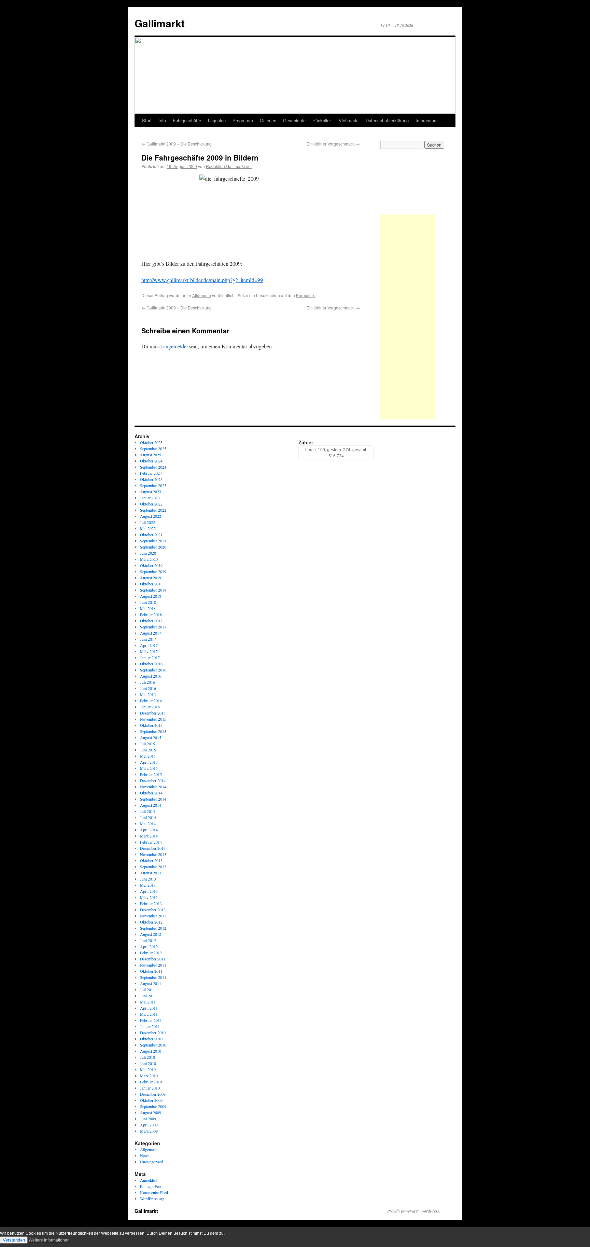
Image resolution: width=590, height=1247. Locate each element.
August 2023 (150, 491)
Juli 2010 (147, 1057)
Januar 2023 (150, 497)
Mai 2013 (148, 885)
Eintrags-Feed (151, 1186)
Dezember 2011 (153, 958)
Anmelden (148, 1180)
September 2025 (153, 448)
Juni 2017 (148, 639)
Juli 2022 (147, 522)
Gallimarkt (160, 23)
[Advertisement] (407, 316)
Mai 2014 (148, 823)
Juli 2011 (147, 989)
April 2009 (149, 1124)
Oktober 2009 (151, 1100)
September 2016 (153, 670)
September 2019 (153, 571)
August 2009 (150, 1112)
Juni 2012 (148, 940)
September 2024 (153, 467)
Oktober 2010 (151, 1038)
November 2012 (153, 915)
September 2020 (153, 547)
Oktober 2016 (151, 663)
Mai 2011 (148, 1001)
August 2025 (150, 454)
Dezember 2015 (153, 713)
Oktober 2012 (151, 922)
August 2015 (150, 737)
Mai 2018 (148, 608)
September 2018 (153, 590)
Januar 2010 (150, 1088)
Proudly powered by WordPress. (413, 1211)
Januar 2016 (150, 706)
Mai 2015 (148, 756)
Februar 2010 (151, 1081)
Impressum (427, 120)
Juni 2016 (148, 688)
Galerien (268, 120)
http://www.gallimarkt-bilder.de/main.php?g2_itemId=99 (202, 279)
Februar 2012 (151, 952)
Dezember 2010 (153, 1032)
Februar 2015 (151, 774)
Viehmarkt (349, 120)
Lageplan (217, 120)
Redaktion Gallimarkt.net (229, 166)
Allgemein (201, 295)
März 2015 (149, 768)
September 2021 (153, 540)
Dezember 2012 (153, 909)
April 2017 (149, 645)
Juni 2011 (148, 995)
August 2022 (150, 516)
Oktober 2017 (151, 620)
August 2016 (150, 676)
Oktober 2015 (151, 725)
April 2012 (149, 946)
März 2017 (149, 651)
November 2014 (153, 786)
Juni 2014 (148, 817)
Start (147, 120)
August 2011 (150, 983)
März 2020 (149, 559)
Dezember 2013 (153, 848)
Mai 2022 (148, 528)
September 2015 (153, 731)
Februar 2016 (151, 700)
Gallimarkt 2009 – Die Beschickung (176, 144)
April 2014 (149, 829)
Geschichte (294, 120)
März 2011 (149, 1014)
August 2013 (150, 872)
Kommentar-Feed (154, 1192)
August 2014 (150, 805)
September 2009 (153, 1106)
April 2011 (149, 1008)
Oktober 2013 (151, 860)
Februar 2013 (151, 903)
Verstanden (14, 1240)
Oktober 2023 (151, 479)
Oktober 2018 (151, 583)
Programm (243, 120)
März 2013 (149, 897)
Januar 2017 (150, 657)
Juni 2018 (148, 602)
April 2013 (149, 891)
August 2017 (150, 633)
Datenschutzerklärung (387, 120)
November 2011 (153, 965)
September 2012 (153, 928)
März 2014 (149, 836)
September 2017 (153, 626)
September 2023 (153, 485)
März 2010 (149, 1075)
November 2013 (153, 854)
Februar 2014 (151, 842)
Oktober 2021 (151, 534)
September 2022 (153, 510)
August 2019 (150, 577)
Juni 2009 (148, 1118)
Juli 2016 (147, 682)
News (145, 1155)
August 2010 (150, 1051)
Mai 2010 (148, 1069)
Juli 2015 (147, 743)
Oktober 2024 (151, 460)
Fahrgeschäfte (187, 120)
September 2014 (153, 799)
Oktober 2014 (151, 792)
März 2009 (149, 1131)
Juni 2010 (148, 1063)
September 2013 (153, 866)
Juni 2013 (148, 879)
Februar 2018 (151, 614)
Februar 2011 (151, 1020)
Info (162, 120)
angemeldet (175, 346)
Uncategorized (151, 1161)
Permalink (305, 295)
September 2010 (153, 1045)
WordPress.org (152, 1198)
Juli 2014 (147, 811)
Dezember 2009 (153, 1094)
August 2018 (150, 596)
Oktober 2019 (151, 565)
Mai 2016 (148, 694)
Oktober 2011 (151, 971)
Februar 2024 (151, 473)
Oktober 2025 (151, 442)
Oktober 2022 (151, 504)
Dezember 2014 (153, 780)
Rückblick (322, 120)
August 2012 (150, 934)
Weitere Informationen (49, 1240)
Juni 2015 (148, 749)
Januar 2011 (150, 1026)
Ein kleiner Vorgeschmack (333, 144)
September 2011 (153, 977)
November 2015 (153, 719)
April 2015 (149, 762)
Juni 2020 (148, 553)
